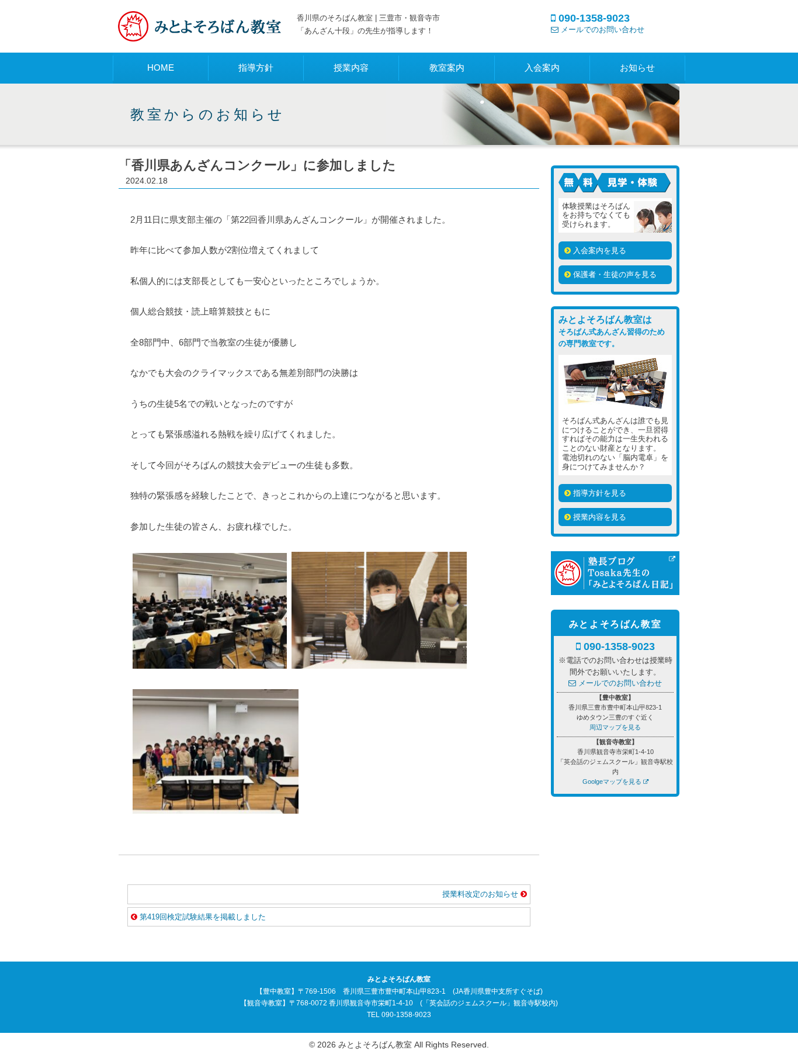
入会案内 (542, 67)
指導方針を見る (598, 493)
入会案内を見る (598, 250)
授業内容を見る (598, 517)
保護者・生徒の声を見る (614, 274)
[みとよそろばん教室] (200, 34)
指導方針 (255, 67)
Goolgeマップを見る (611, 781)
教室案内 (446, 67)
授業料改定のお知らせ (481, 894)
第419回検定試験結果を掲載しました (203, 916)
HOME (160, 67)
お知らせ (637, 67)
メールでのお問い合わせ (601, 29)
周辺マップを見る (615, 727)
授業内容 (351, 67)
